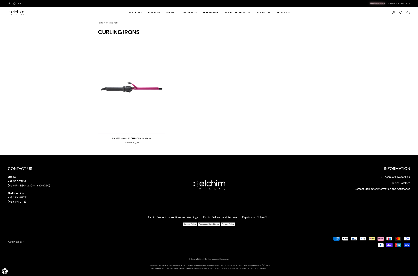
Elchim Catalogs (400, 183)
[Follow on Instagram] (14, 3)
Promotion (283, 12)
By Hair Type (263, 12)
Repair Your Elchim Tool (256, 217)
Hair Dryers (135, 12)
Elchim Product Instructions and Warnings (173, 217)
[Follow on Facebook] (9, 3)
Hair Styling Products (237, 12)
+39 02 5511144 (17, 181)
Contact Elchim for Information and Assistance (382, 189)
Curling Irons (189, 12)
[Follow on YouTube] (19, 3)
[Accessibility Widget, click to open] (5, 271)
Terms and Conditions (209, 224)
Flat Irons (154, 12)
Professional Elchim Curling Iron (131, 138)
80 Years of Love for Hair (395, 177)
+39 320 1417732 (18, 197)
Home (100, 23)
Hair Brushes (210, 12)
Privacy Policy (228, 224)
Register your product (398, 3)
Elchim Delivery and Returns (220, 217)
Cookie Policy (190, 224)
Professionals (377, 3)
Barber (170, 12)
